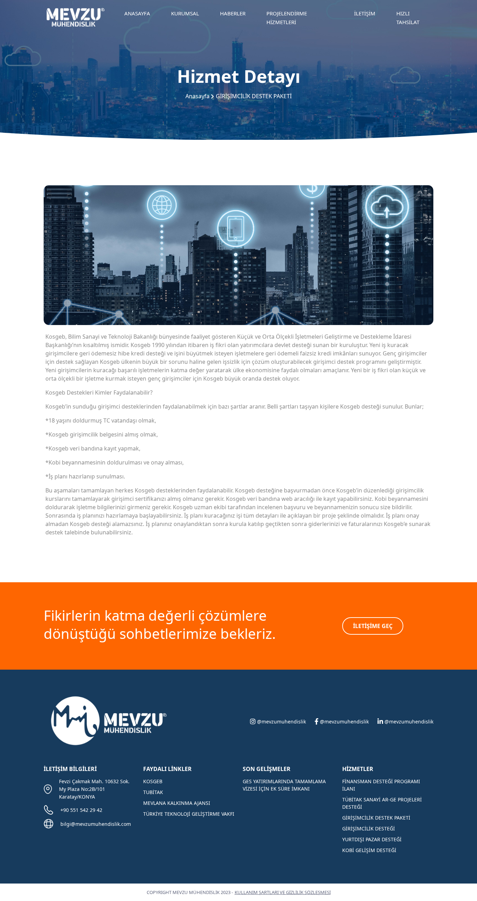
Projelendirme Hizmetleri (286, 18)
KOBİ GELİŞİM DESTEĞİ (369, 850)
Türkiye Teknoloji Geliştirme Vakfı (188, 813)
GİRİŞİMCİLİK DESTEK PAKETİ (254, 96)
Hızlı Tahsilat (407, 18)
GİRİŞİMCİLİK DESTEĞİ (368, 828)
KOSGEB (152, 781)
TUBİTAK (153, 792)
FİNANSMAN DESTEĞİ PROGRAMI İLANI (381, 785)
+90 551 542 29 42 (81, 810)
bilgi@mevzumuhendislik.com (95, 824)
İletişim (364, 13)
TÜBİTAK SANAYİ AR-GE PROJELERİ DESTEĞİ (382, 803)
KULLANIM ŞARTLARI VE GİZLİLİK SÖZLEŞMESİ (283, 892)
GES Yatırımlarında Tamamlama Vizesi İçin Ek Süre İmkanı (284, 785)
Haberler (232, 13)
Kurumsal (185, 13)
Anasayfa (137, 13)
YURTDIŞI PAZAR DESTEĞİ (372, 839)
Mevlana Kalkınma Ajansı (176, 803)
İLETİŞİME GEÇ (372, 626)
